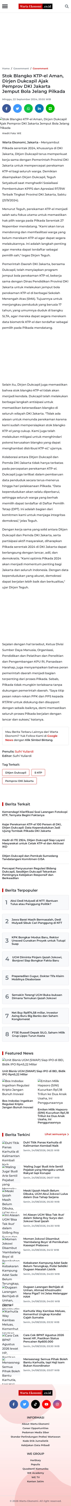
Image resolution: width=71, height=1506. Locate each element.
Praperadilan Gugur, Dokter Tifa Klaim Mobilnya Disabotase (38, 977)
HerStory (35, 1460)
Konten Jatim (35, 1481)
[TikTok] (35, 1404)
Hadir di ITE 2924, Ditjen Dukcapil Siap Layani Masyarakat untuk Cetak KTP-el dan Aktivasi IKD (33, 843)
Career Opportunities (35, 1428)
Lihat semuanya (55, 1134)
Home (6, 68)
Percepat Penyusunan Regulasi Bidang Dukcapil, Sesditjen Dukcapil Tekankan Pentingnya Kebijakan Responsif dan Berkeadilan (29, 873)
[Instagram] (57, 1404)
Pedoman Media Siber (35, 1432)
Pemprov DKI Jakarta (19, 781)
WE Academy (35, 1472)
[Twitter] (17, 108)
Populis (35, 1464)
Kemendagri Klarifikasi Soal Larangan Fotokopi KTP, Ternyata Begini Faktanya (34, 813)
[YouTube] (46, 1404)
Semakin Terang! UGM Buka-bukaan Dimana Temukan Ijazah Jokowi (37, 996)
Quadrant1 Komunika (35, 1468)
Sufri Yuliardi (24, 751)
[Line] (50, 108)
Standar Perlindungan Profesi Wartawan (35, 1436)
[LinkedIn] (39, 108)
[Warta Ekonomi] (35, 6)
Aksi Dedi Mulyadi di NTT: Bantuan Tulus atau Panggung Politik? (34, 902)
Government (21, 68)
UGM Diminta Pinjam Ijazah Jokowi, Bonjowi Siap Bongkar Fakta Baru (37, 958)
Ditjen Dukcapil (15, 772)
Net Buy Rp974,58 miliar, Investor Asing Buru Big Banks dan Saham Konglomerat (35, 1016)
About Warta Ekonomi (35, 1423)
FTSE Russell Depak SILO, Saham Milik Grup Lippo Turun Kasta (38, 1034)
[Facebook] (6, 108)
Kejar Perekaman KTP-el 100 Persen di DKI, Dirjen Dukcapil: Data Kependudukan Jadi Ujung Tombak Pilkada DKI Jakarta (32, 828)
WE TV (35, 1477)
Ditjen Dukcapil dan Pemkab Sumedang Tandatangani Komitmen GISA (30, 857)
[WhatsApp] (28, 108)
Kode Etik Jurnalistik (35, 1440)
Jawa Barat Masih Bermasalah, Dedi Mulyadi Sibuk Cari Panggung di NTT (37, 921)
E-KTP (38, 772)
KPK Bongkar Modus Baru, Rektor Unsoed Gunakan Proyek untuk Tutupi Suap (38, 941)
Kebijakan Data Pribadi (35, 1445)
